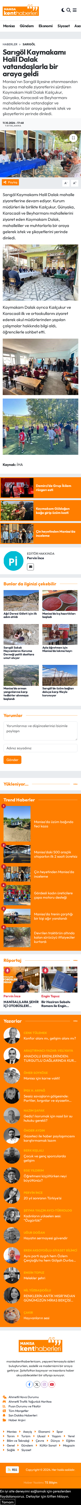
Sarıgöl (29, 44)
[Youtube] (51, 1384)
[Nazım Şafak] (12, 1115)
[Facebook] (29, 1384)
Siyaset (64, 25)
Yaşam (56, 1436)
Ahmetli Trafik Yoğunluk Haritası (30, 1401)
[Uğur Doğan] (12, 1235)
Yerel (71, 1436)
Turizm (26, 1436)
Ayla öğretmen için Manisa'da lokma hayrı (57, 649)
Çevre (40, 1441)
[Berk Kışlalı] (12, 1155)
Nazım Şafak (34, 1110)
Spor (59, 1432)
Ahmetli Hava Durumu (24, 1397)
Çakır (28, 1312)
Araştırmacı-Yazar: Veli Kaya (48, 1050)
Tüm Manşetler (19, 1411)
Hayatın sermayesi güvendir (46, 1238)
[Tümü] (75, 784)
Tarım (11, 1436)
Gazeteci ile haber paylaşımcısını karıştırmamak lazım (49, 1138)
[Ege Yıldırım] (12, 1175)
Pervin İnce (35, 558)
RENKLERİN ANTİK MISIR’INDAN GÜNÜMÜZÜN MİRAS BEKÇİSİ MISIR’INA (49, 1298)
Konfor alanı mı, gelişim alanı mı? (50, 1038)
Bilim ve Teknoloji (18, 1441)
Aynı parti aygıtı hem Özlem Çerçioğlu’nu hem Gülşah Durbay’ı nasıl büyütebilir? (50, 1258)
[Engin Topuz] (12, 1275)
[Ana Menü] (75, 10)
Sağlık (11, 1450)
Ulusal (41, 1436)
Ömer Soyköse (36, 1073)
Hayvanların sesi (36, 1318)
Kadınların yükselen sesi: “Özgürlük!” (42, 1218)
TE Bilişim (51, 1482)
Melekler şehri (34, 1278)
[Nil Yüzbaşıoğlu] (12, 1295)
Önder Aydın (34, 1130)
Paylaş (12, 182)
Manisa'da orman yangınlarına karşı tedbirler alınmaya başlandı (16, 693)
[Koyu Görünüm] (63, 10)
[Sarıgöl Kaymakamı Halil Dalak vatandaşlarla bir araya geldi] (40, 154)
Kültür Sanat (48, 1445)
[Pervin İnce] (13, 560)
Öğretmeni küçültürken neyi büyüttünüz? (45, 1178)
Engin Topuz (34, 1273)
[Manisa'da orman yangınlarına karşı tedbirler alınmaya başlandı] (21, 675)
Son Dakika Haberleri (23, 1415)
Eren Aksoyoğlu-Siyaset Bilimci (50, 1250)
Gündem (27, 25)
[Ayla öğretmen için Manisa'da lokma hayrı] (60, 634)
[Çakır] (12, 1315)
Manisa (9, 25)
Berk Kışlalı (34, 1150)
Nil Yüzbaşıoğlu (37, 1290)
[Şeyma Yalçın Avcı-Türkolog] (12, 1215)
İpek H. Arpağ (34, 1090)
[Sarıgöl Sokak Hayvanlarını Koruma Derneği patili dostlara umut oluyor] (21, 634)
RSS (14, 1470)
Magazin (69, 1445)
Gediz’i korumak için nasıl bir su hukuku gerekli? (48, 1118)
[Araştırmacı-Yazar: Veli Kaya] (12, 1055)
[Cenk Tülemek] (12, 1035)
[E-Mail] (30, 567)
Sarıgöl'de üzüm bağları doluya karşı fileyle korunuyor (58, 691)
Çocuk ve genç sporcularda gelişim (45, 1158)
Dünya (55, 1441)
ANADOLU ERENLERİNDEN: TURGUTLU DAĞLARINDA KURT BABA (50, 1058)
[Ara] (68, 10)
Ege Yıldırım (34, 1170)
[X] (36, 1384)
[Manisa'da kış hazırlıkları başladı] (60, 600)
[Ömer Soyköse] (12, 1075)
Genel (11, 1445)
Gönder (12, 760)
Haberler (10, 44)
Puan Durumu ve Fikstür (25, 1406)
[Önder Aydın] (12, 1135)
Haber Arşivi (17, 1420)
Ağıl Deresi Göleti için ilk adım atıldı (20, 615)
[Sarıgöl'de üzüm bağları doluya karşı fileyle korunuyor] (60, 675)
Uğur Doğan (34, 1233)
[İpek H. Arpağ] (12, 1095)
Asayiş (27, 1432)
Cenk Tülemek (35, 1033)
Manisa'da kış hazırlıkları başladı (59, 615)
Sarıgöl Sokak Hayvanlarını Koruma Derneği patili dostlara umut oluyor (19, 653)
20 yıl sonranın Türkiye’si (42, 1198)
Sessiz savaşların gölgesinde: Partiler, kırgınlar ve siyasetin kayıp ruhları (46, 1098)
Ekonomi (46, 25)
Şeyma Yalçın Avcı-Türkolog (48, 1210)
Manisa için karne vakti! (42, 1078)
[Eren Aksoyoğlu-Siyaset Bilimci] (12, 1255)
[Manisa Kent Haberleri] (21, 10)
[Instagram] (44, 1384)
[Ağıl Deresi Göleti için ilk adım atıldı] (21, 600)
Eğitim (70, 1441)
